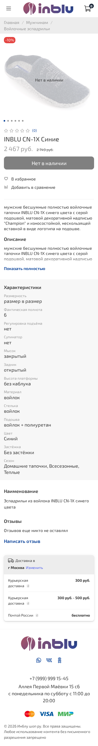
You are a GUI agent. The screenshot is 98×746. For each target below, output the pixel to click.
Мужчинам (37, 22)
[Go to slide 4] (15, 121)
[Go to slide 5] (19, 121)
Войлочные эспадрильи (27, 28)
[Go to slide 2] (8, 121)
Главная (11, 22)
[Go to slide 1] (4, 121)
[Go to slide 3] (11, 121)
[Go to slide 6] (22, 121)
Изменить (34, 567)
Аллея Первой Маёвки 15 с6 (49, 686)
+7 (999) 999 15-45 (49, 678)
